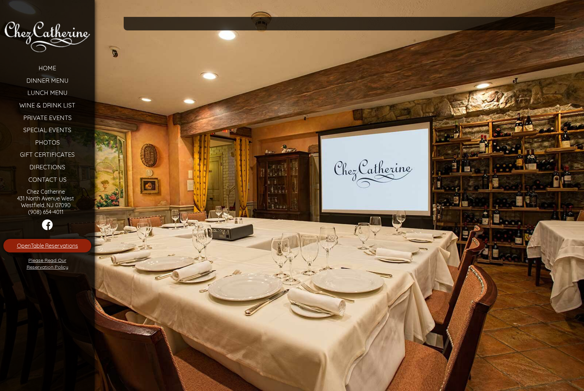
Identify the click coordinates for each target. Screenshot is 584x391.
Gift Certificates (47, 154)
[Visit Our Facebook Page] (47, 228)
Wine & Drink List (47, 105)
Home (47, 68)
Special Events (47, 130)
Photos (47, 142)
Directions (47, 167)
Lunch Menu (47, 93)
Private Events (47, 118)
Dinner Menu (47, 80)
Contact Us (47, 180)
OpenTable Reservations (47, 245)
